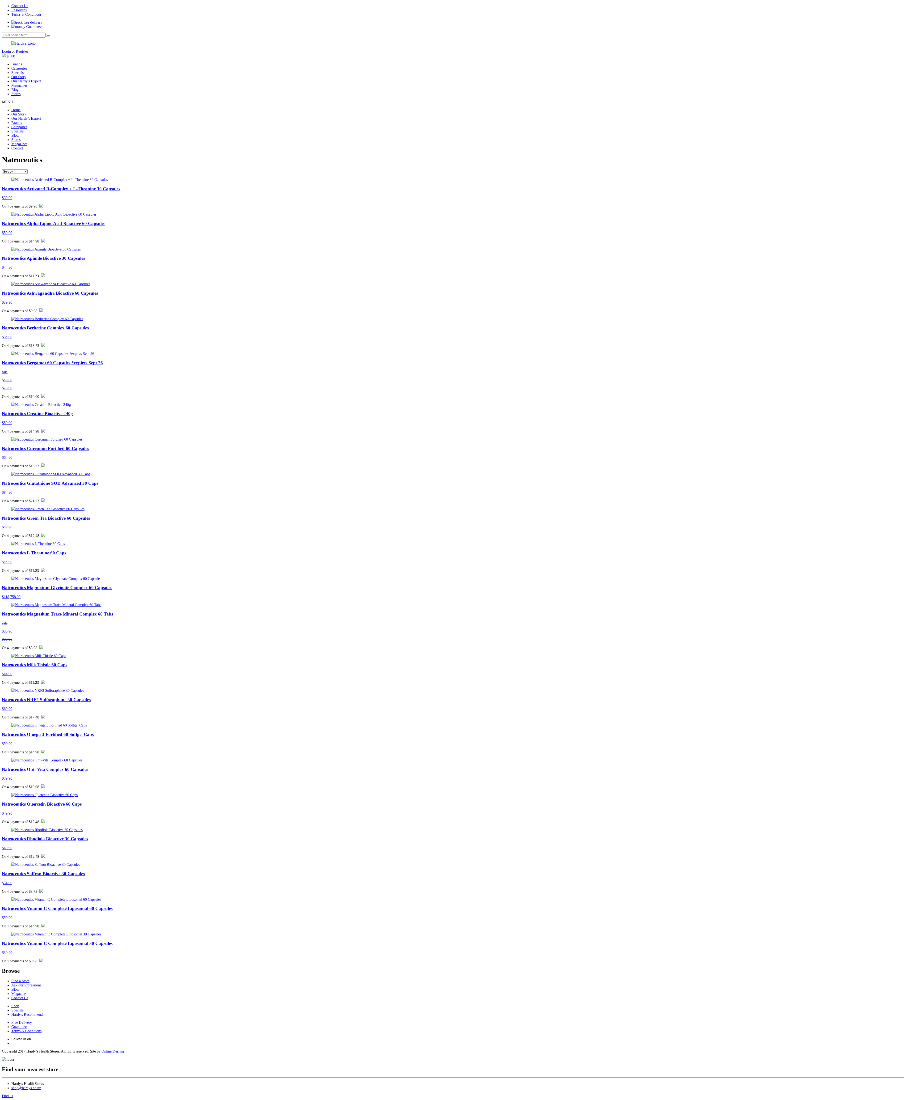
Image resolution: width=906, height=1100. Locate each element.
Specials (17, 73)
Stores (16, 94)
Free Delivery (21, 1022)
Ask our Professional (26, 985)
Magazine (18, 994)
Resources (19, 10)
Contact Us (19, 6)
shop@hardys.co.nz (26, 1088)
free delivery (32, 22)
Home (16, 110)
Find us (7, 1096)
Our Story (18, 77)
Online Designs (113, 1051)
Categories (19, 68)
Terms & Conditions (26, 14)
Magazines (19, 85)
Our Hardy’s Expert (26, 81)
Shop (15, 1006)
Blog (15, 90)
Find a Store (20, 981)
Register (22, 51)
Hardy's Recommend (27, 1014)
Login (6, 51)
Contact (17, 148)
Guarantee (33, 27)
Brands (16, 64)
